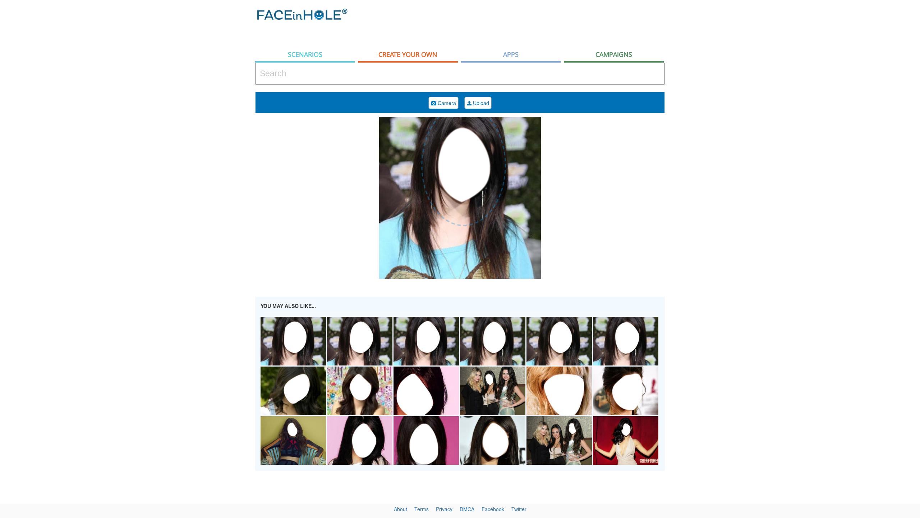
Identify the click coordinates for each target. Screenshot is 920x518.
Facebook (493, 509)
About (400, 509)
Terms (421, 509)
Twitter (518, 509)
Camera (446, 102)
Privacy (444, 509)
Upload (480, 102)
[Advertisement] (855, 115)
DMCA (467, 509)
